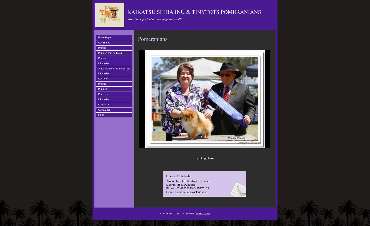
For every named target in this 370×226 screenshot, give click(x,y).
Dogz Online (203, 213)
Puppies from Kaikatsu (110, 53)
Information (104, 63)
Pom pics (103, 94)
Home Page (104, 37)
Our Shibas (104, 42)
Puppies (102, 89)
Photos (102, 58)
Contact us (103, 104)
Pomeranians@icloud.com (191, 191)
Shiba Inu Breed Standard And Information (114, 71)
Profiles (102, 48)
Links (101, 115)
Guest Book (104, 109)
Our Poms (103, 78)
